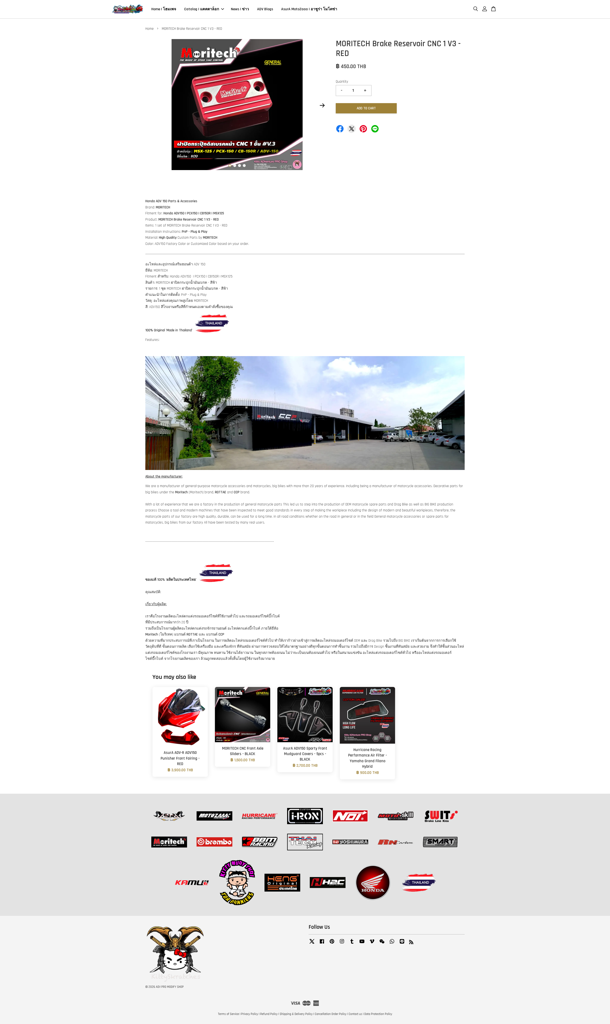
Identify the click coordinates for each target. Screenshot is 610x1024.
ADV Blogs (265, 9)
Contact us (355, 1014)
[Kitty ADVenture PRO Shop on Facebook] (322, 944)
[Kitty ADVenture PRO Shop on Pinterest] (332, 944)
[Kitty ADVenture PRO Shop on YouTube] (362, 944)
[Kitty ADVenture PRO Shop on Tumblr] (352, 944)
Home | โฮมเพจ (163, 9)
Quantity (342, 81)
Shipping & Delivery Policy (296, 1014)
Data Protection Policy (378, 1014)
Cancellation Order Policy (330, 1014)
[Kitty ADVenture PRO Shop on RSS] (411, 943)
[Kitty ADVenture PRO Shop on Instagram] (342, 944)
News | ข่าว (240, 9)
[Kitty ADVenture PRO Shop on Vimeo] (372, 944)
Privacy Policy (249, 1014)
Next (322, 105)
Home (149, 28)
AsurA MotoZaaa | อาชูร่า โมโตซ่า (309, 9)
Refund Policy (269, 1014)
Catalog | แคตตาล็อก (201, 9)
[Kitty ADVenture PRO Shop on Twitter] (312, 944)
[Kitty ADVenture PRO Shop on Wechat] (382, 944)
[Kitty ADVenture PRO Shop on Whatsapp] (392, 944)
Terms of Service (228, 1014)
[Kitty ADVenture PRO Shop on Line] (402, 944)
